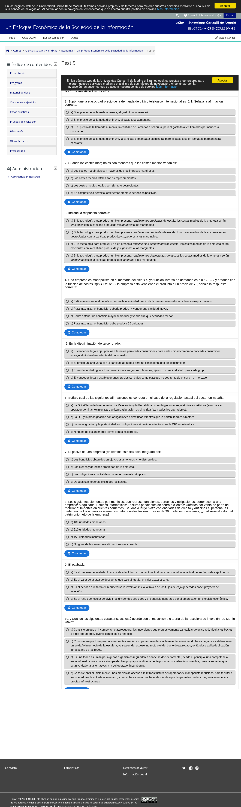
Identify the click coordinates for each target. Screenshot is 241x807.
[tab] (31, 73)
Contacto (11, 768)
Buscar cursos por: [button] (53, 37)
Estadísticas (71, 768)
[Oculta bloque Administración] (55, 168)
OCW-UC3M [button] (29, 37)
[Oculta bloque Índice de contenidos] (55, 64)
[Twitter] (8, 783)
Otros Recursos (19, 141)
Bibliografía (16, 131)
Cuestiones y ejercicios (23, 102)
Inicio (12, 37)
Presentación (17, 73)
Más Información (168, 9)
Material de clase (20, 92)
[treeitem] (31, 176)
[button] (177, 15)
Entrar (229, 15)
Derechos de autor (135, 768)
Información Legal (135, 774)
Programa (16, 83)
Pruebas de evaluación (23, 121)
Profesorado (17, 150)
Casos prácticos (19, 112)
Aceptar (225, 5)
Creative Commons (87, 798)
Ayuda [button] (75, 37)
